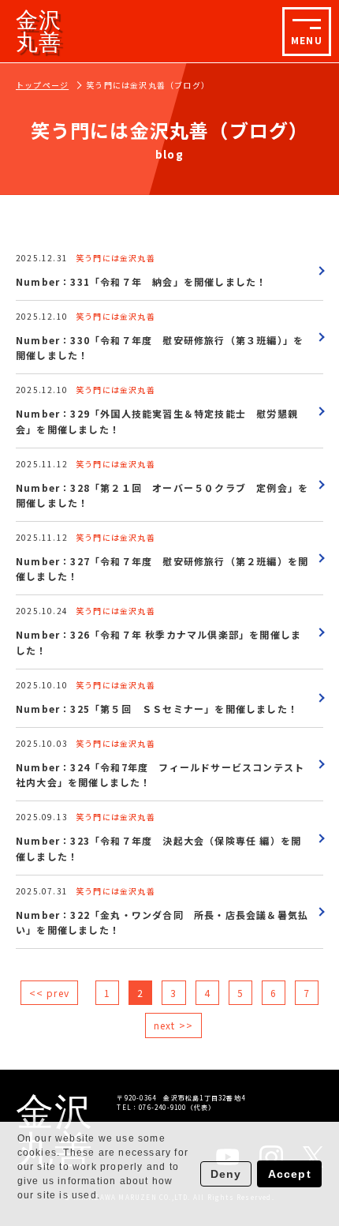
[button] (19, 1211)
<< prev (49, 992)
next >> (173, 1025)
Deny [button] (226, 1174)
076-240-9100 (162, 1107)
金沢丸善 (38, 31)
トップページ (42, 85)
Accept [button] (289, 1174)
